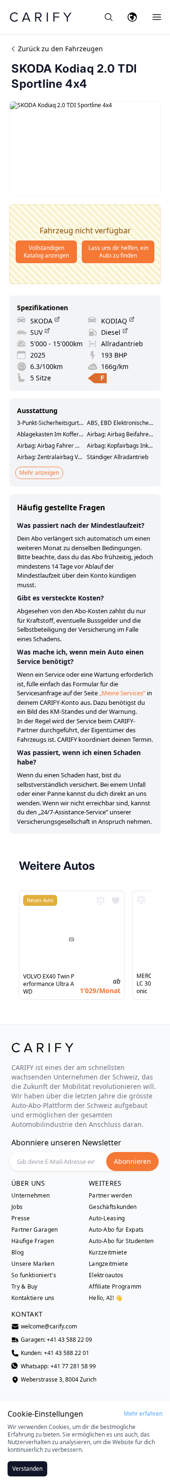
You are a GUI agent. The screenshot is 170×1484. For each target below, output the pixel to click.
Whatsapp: (58, 1366)
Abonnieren (132, 1161)
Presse (20, 1218)
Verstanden (27, 1469)
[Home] (41, 16)
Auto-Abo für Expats (116, 1230)
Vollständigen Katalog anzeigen (46, 251)
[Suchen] (108, 17)
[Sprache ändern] (132, 17)
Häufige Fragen (32, 1241)
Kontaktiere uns (33, 1298)
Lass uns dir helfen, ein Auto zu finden (118, 251)
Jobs (17, 1207)
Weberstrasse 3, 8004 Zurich (58, 1379)
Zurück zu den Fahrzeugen (60, 48)
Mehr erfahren (143, 1414)
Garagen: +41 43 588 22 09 (56, 1340)
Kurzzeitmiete (108, 1252)
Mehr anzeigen (39, 473)
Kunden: (55, 1353)
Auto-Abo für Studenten (121, 1241)
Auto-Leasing (107, 1218)
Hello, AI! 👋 (106, 1298)
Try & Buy (24, 1286)
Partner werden (110, 1195)
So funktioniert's (33, 1275)
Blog (17, 1252)
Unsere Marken (32, 1264)
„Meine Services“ (122, 693)
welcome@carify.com (49, 1326)
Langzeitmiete (108, 1264)
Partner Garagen (34, 1230)
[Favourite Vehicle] (115, 900)
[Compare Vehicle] (100, 900)
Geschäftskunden (113, 1207)
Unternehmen (30, 1195)
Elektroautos (106, 1275)
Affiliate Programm (115, 1286)
